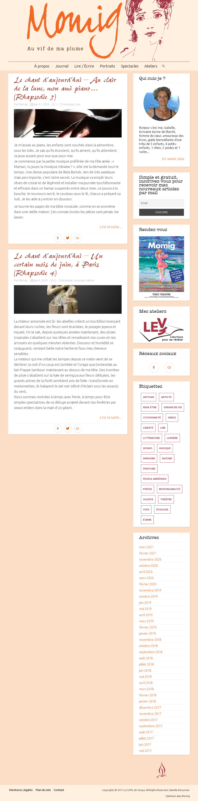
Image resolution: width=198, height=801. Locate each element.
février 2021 (147, 553)
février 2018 (147, 695)
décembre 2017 (150, 707)
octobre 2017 (148, 720)
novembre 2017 (150, 713)
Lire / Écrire (84, 65)
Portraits (107, 65)
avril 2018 (146, 683)
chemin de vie (173, 407)
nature (90, 280)
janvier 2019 (147, 633)
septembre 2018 (150, 652)
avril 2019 (146, 615)
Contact (59, 790)
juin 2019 (145, 602)
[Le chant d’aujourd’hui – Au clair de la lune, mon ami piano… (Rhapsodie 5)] (68, 123)
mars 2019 (146, 621)
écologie (67, 280)
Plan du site (43, 790)
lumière (172, 438)
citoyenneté (152, 417)
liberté (148, 427)
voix (77, 104)
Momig (23, 104)
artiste (166, 397)
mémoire (149, 458)
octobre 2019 (148, 596)
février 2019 (147, 627)
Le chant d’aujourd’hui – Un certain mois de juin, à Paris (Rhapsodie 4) (58, 264)
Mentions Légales (21, 790)
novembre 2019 (150, 590)
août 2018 (146, 658)
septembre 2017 (150, 726)
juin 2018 (145, 670)
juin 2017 (145, 744)
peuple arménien (154, 478)
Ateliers (150, 65)
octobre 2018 (148, 646)
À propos (41, 65)
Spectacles (129, 65)
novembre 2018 (150, 639)
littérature (151, 438)
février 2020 (147, 584)
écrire (147, 519)
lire (163, 427)
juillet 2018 (146, 664)
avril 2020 (146, 571)
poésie (147, 489)
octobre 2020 (148, 565)
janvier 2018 (147, 701)
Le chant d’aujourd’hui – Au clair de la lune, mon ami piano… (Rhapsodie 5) (65, 88)
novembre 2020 (150, 559)
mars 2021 (146, 547)
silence (148, 499)
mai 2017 (145, 750)
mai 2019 (145, 608)
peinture (149, 468)
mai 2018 (145, 676)
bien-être (150, 407)
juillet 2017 (146, 738)
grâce (172, 417)
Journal (61, 65)
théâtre (166, 499)
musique (68, 104)
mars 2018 (146, 689)
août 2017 (146, 732)
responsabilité (169, 489)
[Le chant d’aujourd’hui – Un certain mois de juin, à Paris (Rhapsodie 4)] (68, 299)
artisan (148, 397)
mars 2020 (146, 578)
